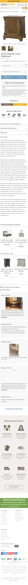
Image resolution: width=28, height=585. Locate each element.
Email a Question (13, 561)
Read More (4, 317)
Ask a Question (21, 104)
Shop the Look (3, 533)
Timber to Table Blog (18, 514)
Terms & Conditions (4, 520)
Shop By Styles (3, 531)
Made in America (4, 519)
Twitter (5, 553)
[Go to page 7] (16, 277)
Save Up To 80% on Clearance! (14, 1)
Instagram (13, 553)
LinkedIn (16, 553)
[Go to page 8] (17, 277)
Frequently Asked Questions (20, 517)
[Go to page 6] (15, 277)
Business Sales (3, 517)
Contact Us (3, 514)
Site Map (2, 539)
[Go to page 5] (14, 277)
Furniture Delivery (4, 523)
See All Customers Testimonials (14, 409)
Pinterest (10, 553)
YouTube (8, 553)
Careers (2, 525)
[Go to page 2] (11, 277)
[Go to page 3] (12, 277)
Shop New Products (4, 536)
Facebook (2, 553)
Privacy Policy (3, 522)
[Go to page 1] (10, 277)
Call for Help (7, 104)
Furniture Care (17, 520)
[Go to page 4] (13, 277)
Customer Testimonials (19, 519)
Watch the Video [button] (14, 487)
